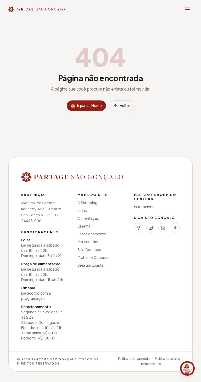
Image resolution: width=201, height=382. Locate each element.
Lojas (82, 210)
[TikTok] (175, 227)
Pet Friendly (87, 241)
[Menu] (187, 9)
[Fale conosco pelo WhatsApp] (187, 368)
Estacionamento (91, 233)
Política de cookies (167, 359)
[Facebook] (138, 227)
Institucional (144, 206)
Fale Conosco (89, 249)
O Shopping (87, 202)
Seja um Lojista (90, 265)
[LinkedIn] (163, 227)
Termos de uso (151, 364)
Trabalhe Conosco (93, 257)
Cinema (84, 226)
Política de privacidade (133, 359)
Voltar (125, 105)
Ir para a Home (89, 105)
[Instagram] (150, 227)
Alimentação (88, 218)
